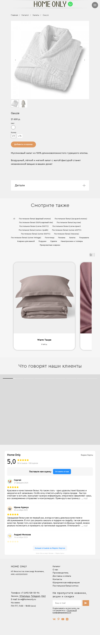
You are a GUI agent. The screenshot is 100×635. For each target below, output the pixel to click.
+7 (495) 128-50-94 (30, 593)
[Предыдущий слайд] (15, 60)
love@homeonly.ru (27, 599)
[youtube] (62, 619)
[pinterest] (58, 619)
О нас (55, 570)
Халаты (36, 15)
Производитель (60, 573)
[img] (70, 4)
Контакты (57, 579)
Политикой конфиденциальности (65, 611)
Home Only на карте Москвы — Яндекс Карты (50, 553)
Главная (14, 15)
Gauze (46, 15)
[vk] (54, 619)
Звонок (14, 596)
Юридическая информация (66, 583)
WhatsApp (24, 596)
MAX (43, 596)
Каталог (25, 15)
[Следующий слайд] (84, 60)
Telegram (35, 596)
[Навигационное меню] (94, 5)
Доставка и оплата (62, 576)
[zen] (67, 619)
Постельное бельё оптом (65, 586)
